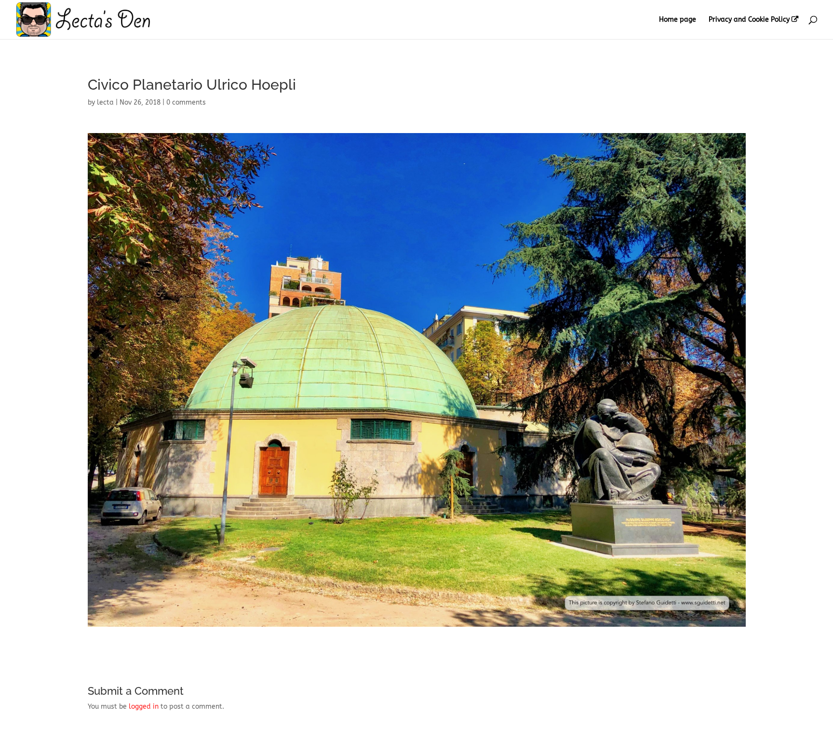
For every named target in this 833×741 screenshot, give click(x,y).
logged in (144, 706)
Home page (677, 20)
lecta (105, 102)
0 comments (186, 102)
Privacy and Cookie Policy (749, 20)
